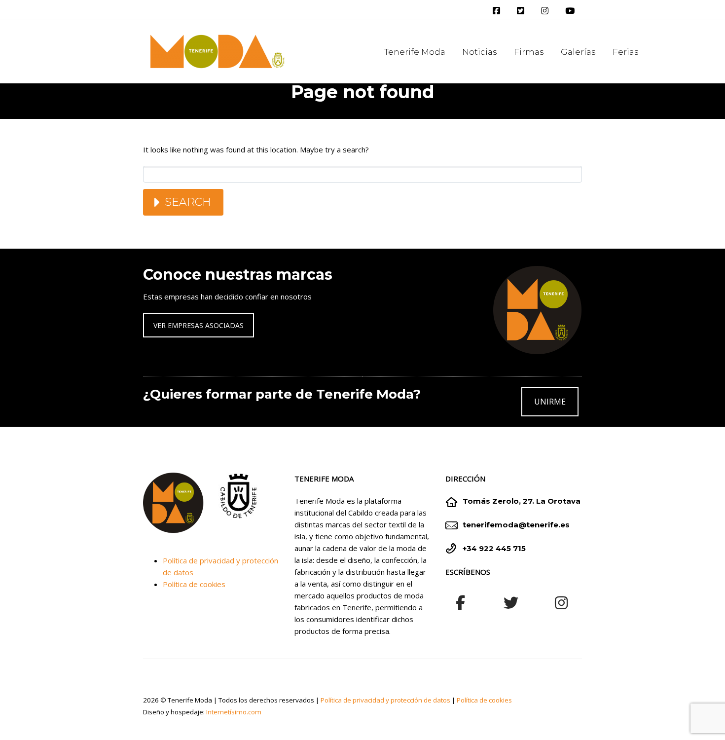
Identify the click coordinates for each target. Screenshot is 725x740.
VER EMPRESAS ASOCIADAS (198, 325)
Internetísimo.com (233, 711)
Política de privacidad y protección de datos (385, 700)
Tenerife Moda (414, 52)
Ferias (626, 52)
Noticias (479, 52)
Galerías (578, 52)
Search (188, 202)
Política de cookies (194, 584)
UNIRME (550, 401)
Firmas (529, 52)
